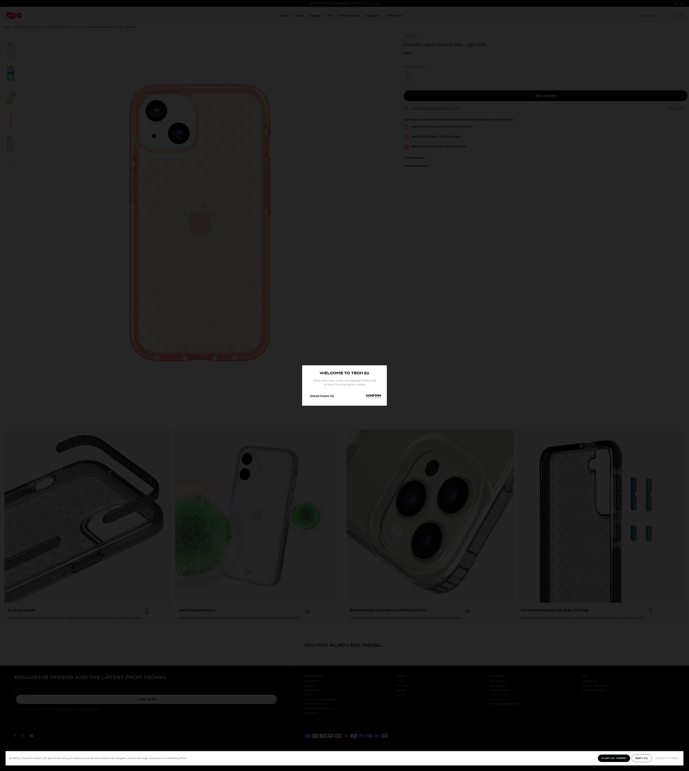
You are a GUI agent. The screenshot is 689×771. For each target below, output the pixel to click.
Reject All (641, 758)
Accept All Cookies (614, 758)
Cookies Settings (666, 758)
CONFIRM (373, 396)
